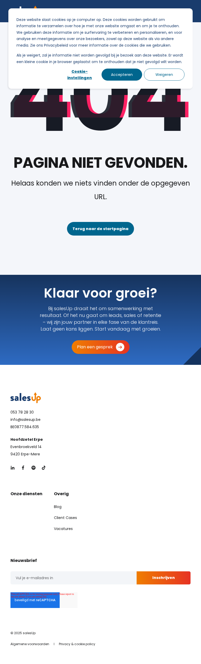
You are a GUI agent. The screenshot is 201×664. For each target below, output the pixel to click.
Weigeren (164, 74)
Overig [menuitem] (61, 494)
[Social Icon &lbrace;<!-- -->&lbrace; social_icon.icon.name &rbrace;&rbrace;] (14, 468)
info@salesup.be (25, 419)
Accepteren (122, 74)
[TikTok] (42, 468)
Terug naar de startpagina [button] (100, 228)
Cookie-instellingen (79, 75)
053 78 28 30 (22, 412)
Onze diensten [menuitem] (26, 494)
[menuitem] (58, 506)
